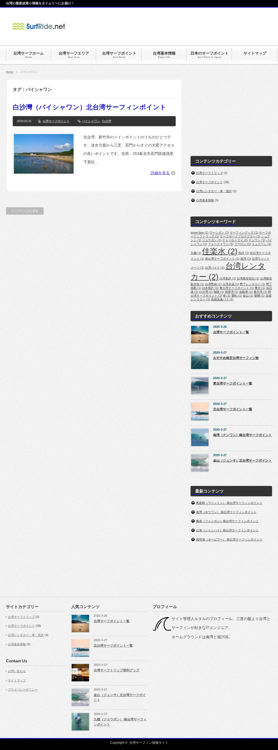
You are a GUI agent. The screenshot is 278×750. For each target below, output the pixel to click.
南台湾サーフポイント (222, 258)
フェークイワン (220, 244)
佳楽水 (220, 251)
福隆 (218, 291)
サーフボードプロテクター (240, 236)
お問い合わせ (17, 671)
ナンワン (257, 240)
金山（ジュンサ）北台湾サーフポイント (242, 460)
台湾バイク (215, 267)
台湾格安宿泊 (248, 278)
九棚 (196, 253)
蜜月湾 (260, 291)
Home (9, 71)
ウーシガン (219, 232)
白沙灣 (106, 121)
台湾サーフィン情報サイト (148, 743)
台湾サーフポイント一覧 (231, 332)
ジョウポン (212, 240)
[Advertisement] (173, 26)
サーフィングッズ (244, 232)
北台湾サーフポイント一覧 (232, 409)
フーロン (242, 244)
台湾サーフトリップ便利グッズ (116, 670)
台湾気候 (213, 284)
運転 (236, 295)
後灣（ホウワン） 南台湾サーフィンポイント (226, 512)
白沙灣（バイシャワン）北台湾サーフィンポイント (89, 107)
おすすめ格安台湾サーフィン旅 (236, 358)
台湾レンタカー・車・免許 (214, 191)
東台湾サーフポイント (236, 288)
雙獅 (259, 295)
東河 (260, 288)
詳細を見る (160, 173)
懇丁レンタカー (252, 284)
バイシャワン (91, 121)
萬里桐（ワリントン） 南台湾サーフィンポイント (229, 502)
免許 (243, 253)
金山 (248, 295)
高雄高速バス (222, 299)
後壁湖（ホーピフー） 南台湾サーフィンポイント (229, 539)
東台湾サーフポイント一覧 (232, 383)
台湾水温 (230, 284)
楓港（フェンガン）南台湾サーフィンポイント (227, 521)
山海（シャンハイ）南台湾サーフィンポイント (227, 530)
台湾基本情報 (205, 200)
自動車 (246, 291)
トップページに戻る (24, 210)
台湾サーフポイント (56, 121)
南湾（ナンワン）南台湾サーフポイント (242, 435)
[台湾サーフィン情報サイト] (38, 33)
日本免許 (210, 288)
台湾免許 (227, 278)
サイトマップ (17, 680)
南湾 (245, 258)
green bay (199, 232)
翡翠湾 (231, 291)
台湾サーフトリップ (209, 172)
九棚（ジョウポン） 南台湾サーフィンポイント (120, 721)
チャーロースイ (235, 240)
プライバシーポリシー (23, 689)
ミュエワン (261, 244)
